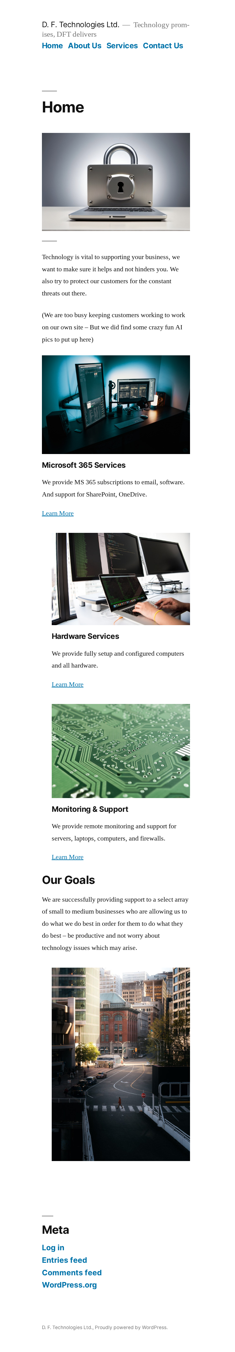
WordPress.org (69, 1284)
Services (122, 45)
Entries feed (64, 1260)
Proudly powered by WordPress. (131, 1327)
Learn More (58, 513)
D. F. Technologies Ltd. (81, 24)
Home (52, 45)
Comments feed (72, 1272)
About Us (84, 45)
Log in (53, 1247)
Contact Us (163, 45)
